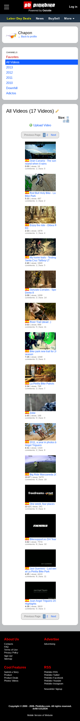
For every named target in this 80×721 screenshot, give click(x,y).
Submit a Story (11, 672)
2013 (9, 67)
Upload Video (41, 125)
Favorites (12, 57)
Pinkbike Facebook (53, 678)
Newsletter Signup (53, 689)
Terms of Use (11, 649)
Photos (7, 680)
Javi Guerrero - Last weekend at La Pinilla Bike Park (44, 570)
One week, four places (42, 504)
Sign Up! (8, 656)
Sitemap (8, 659)
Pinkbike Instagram (53, 683)
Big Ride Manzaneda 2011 (44, 474)
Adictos (11, 93)
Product (8, 675)
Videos (15, 680)
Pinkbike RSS (51, 672)
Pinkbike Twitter (52, 675)
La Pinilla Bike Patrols (42, 383)
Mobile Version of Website (40, 715)
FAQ (6, 647)
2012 (9, 72)
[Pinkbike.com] (40, 5)
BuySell (54, 18)
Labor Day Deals (19, 18)
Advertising (49, 644)
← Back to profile (27, 36)
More (68, 18)
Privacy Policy (11, 652)
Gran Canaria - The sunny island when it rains (42, 162)
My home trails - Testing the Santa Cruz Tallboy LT (42, 259)
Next (53, 135)
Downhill (11, 88)
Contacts (8, 644)
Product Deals (11, 678)
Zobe (32, 413)
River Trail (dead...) (40, 322)
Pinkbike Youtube (52, 680)
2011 (9, 77)
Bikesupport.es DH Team (43, 539)
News (40, 18)
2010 (9, 83)
